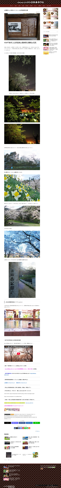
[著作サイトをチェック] (15, 428)
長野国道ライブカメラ (8, 418)
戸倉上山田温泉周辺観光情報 (17, 417)
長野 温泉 (35, 417)
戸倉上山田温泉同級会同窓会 (8, 417)
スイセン (34, 414)
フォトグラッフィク (7, 414)
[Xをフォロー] (17, 428)
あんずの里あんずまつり (24, 414)
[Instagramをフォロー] (21, 428)
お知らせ (37, 485)
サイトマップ (56, 485)
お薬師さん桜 (29, 414)
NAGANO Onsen (17, 414)
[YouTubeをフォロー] (23, 428)
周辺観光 (13, 414)
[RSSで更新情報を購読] (29, 428)
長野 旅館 (31, 417)
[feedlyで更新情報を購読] (27, 428)
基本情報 (52, 485)
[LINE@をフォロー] (25, 428)
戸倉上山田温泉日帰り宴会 (25, 417)
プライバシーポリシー (43, 485)
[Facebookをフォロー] (19, 428)
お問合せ (48, 485)
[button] (57, 31)
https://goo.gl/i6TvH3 (29, 402)
